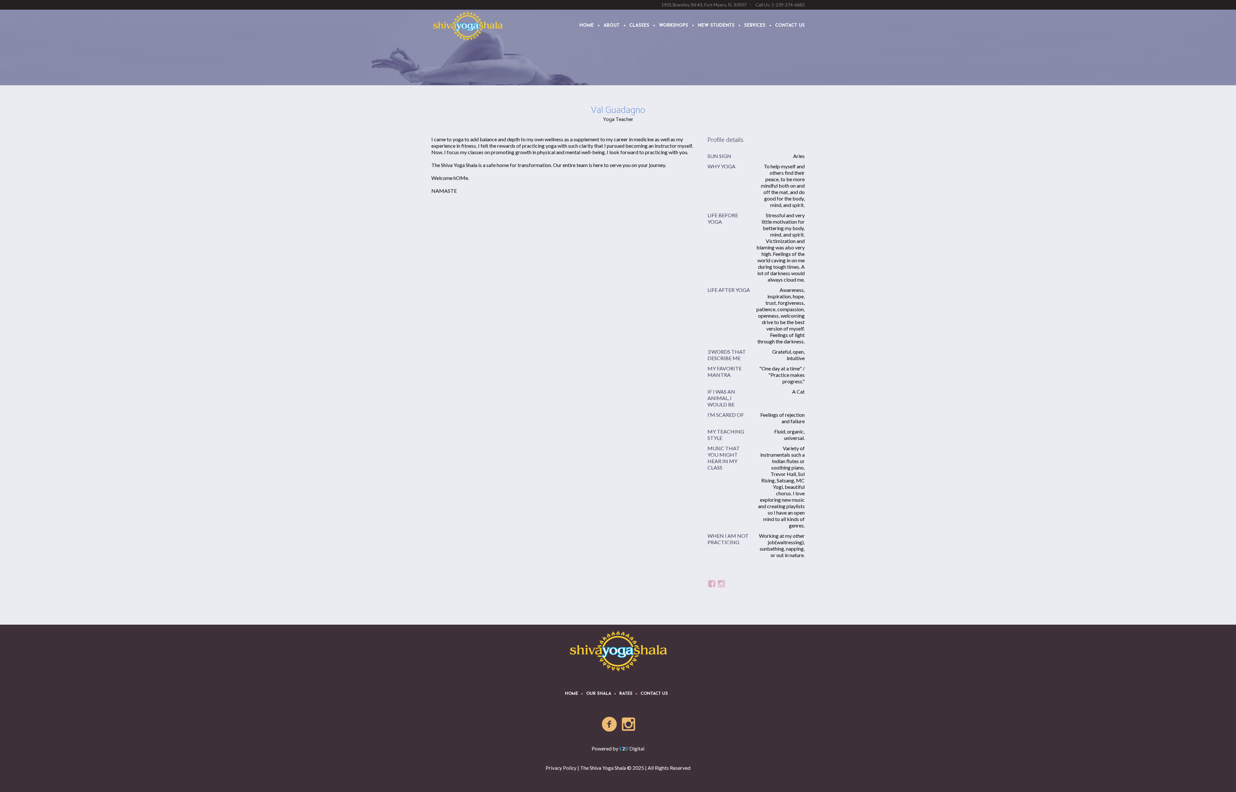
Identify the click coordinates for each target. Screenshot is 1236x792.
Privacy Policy (561, 768)
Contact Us (654, 694)
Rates (625, 694)
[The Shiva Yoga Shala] (618, 650)
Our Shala (598, 694)
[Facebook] (610, 724)
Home (571, 694)
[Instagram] (629, 724)
